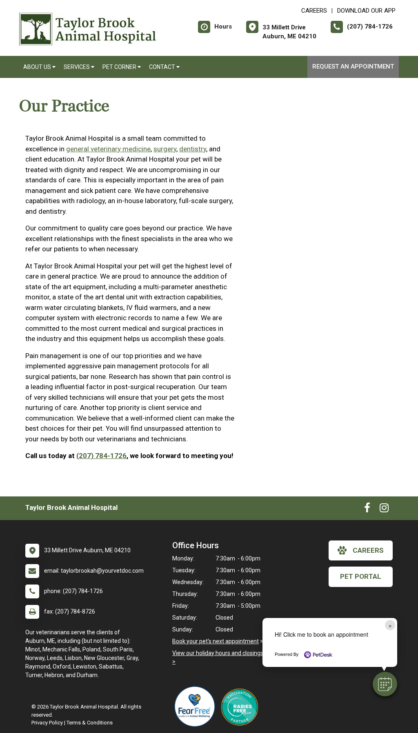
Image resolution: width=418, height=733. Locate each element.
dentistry (192, 149)
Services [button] (77, 67)
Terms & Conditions (90, 723)
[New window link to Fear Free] (196, 706)
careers (368, 550)
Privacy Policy (47, 723)
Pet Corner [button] (120, 67)
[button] (385, 684)
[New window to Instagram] (384, 509)
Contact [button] (162, 67)
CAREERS (314, 10)
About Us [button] (37, 67)
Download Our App (366, 10)
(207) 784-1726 (101, 456)
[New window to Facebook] (367, 509)
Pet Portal (360, 576)
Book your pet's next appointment (215, 641)
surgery (164, 149)
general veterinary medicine (108, 149)
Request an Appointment (353, 66)
